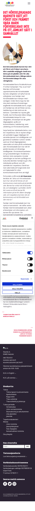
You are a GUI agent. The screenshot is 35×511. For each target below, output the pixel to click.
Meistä (5, 422)
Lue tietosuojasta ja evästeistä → (15, 456)
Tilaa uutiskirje (11, 399)
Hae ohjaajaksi (11, 429)
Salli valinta (17, 289)
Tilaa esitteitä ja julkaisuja (15, 401)
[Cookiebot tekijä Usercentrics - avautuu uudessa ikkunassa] (20, 218)
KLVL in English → (9, 373)
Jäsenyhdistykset (12, 426)
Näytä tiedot (25, 279)
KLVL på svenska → (10, 378)
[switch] (30, 258)
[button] (29, 3)
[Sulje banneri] (32, 218)
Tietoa (5, 390)
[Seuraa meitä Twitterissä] (10, 485)
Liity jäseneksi (11, 414)
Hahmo (16, 496)
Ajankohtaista (11, 394)
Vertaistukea (11, 407)
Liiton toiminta (11, 424)
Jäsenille (9, 416)
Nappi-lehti (10, 397)
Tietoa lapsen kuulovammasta (17, 392)
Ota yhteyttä (7, 434)
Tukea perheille (9, 404)
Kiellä (17, 293)
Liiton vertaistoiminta (14, 409)
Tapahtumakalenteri (10, 419)
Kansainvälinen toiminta (15, 431)
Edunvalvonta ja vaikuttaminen (17, 412)
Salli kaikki (17, 285)
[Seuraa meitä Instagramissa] (14, 485)
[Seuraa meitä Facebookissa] (5, 485)
